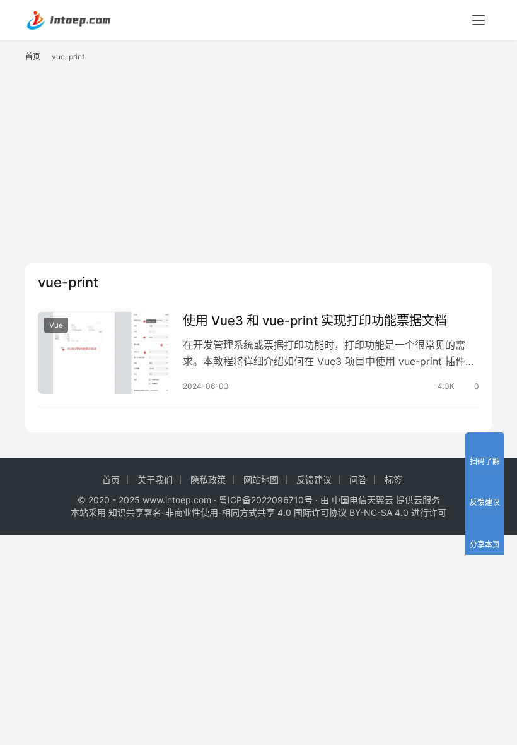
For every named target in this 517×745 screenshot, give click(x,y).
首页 (32, 56)
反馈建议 (314, 479)
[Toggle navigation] (478, 20)
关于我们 (155, 479)
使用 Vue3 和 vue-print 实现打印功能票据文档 (315, 320)
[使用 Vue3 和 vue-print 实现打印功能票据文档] (104, 352)
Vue (56, 325)
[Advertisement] (258, 168)
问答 (358, 479)
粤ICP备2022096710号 (266, 499)
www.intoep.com (176, 499)
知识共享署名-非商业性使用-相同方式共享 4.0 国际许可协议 (227, 512)
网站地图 (261, 479)
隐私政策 (208, 479)
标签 (393, 479)
